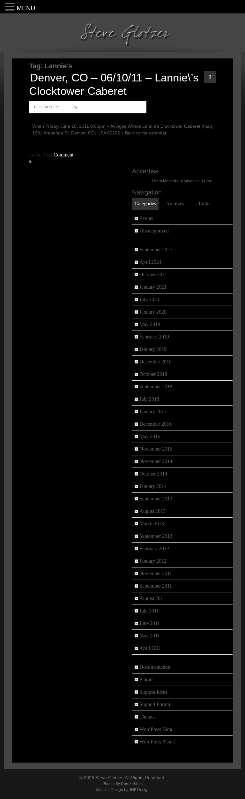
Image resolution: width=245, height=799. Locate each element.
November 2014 (155, 461)
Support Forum (154, 704)
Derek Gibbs (132, 783)
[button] (11, 6)
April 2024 (150, 262)
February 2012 (154, 548)
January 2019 (153, 349)
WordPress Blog (155, 729)
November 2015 (155, 449)
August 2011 (152, 598)
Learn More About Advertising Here (182, 181)
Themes (147, 716)
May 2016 (149, 436)
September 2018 (155, 386)
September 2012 (155, 536)
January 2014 (153, 486)
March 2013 (151, 523)
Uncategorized (154, 230)
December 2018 (155, 361)
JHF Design (139, 790)
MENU (26, 7)
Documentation (154, 667)
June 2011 (149, 623)
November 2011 (155, 573)
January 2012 (153, 561)
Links (204, 203)
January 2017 (153, 411)
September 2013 (155, 498)
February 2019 (154, 336)
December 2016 (155, 424)
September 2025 (155, 249)
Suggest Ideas (153, 692)
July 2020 (149, 299)
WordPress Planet (157, 741)
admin (83, 107)
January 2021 (153, 287)
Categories (145, 203)
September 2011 (155, 586)
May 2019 (149, 324)
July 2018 (149, 399)
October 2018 (153, 374)
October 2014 (153, 473)
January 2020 (153, 312)
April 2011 (150, 648)
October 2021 (153, 274)
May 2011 (149, 635)
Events (65, 107)
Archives (175, 203)
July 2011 (149, 610)
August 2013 (152, 511)
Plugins (146, 679)
